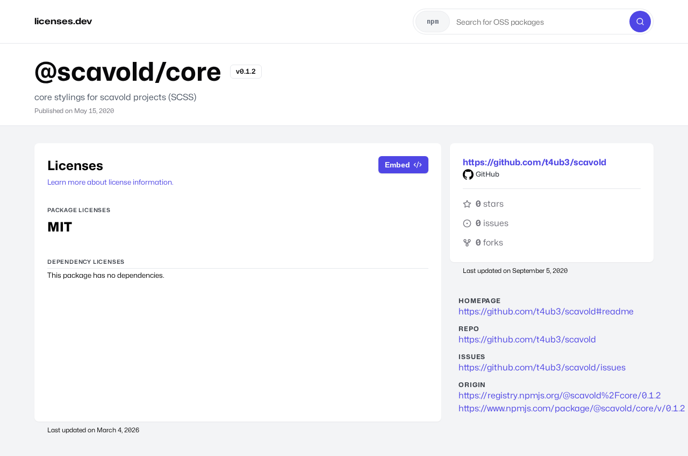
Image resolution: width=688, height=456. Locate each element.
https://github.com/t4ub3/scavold (534, 162)
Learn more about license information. (110, 182)
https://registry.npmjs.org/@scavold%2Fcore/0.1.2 (551, 395)
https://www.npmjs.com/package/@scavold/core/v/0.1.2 (551, 408)
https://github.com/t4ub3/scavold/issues (542, 367)
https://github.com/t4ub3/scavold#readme (546, 311)
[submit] (640, 21)
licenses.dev (63, 21)
